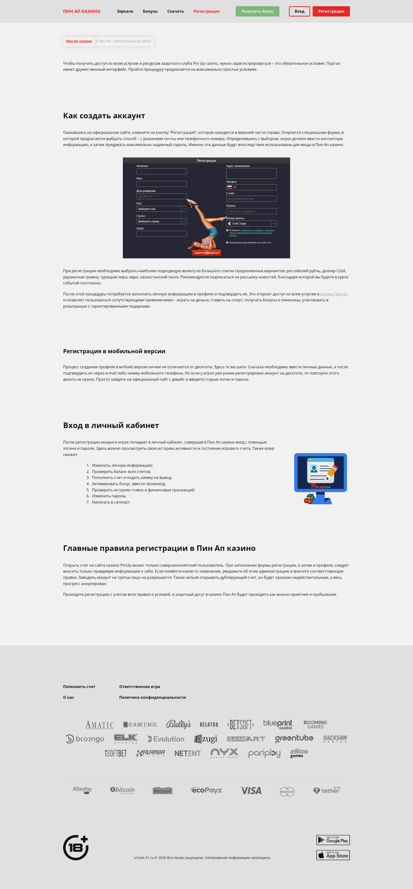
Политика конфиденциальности (152, 697)
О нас (68, 697)
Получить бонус (257, 11)
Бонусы (150, 11)
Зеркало (125, 11)
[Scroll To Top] (359, 874)
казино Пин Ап (334, 294)
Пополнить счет (79, 686)
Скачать (175, 11)
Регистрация (331, 11)
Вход (299, 11)
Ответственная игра (139, 686)
